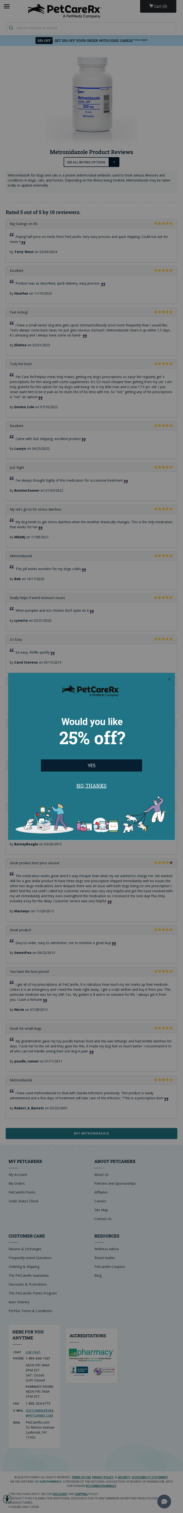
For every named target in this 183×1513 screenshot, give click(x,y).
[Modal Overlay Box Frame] (91, 756)
